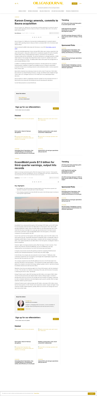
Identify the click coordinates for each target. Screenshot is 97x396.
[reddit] (38, 37)
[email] (40, 37)
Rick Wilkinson (18, 33)
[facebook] (32, 37)
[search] (18, 3)
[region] (48, 393)
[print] (58, 37)
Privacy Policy (36, 393)
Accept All (91, 393)
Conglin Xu (17, 177)
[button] (15, 3)
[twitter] (36, 37)
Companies (17, 158)
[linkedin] (34, 37)
